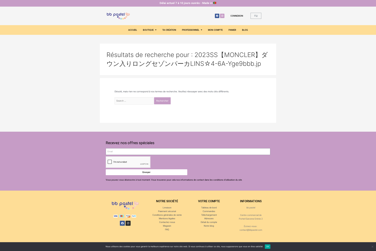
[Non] (372, 246)
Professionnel (190, 30)
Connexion (236, 16)
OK (267, 246)
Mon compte (215, 30)
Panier (232, 30)
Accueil (132, 30)
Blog (245, 30)
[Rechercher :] (134, 100)
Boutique (148, 30)
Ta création (169, 30)
